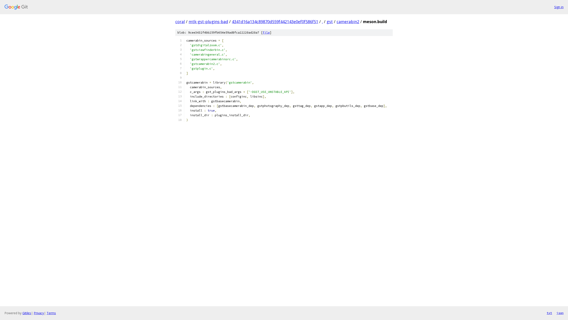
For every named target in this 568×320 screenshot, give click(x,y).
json (560, 313)
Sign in (559, 7)
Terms (51, 313)
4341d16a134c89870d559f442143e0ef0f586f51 (275, 21)
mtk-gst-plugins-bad (208, 21)
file (266, 32)
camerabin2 (348, 21)
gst (330, 21)
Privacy (39, 313)
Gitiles (26, 313)
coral (180, 21)
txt (549, 313)
